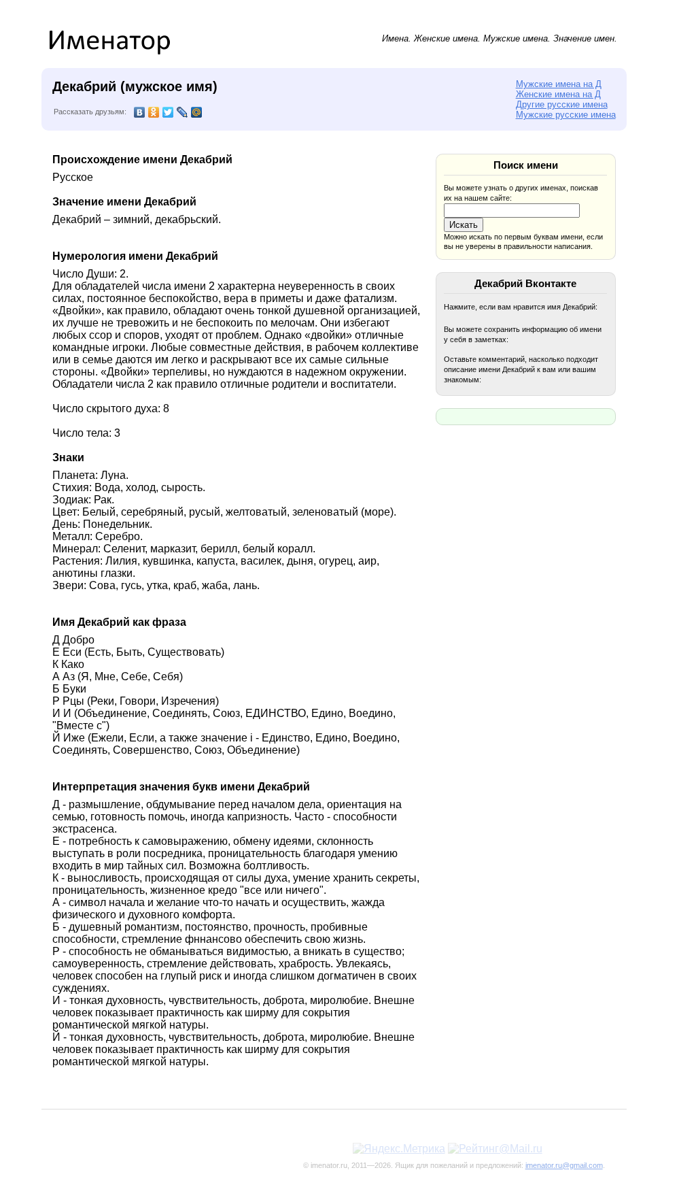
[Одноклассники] (154, 112)
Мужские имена (515, 38)
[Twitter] (168, 112)
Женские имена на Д (558, 94)
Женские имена (446, 38)
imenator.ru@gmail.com (564, 1165)
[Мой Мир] (197, 112)
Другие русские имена (562, 104)
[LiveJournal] (182, 112)
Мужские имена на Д (559, 84)
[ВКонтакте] (140, 112)
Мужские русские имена (566, 115)
